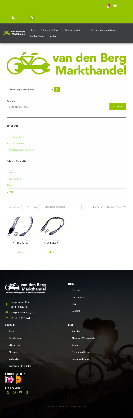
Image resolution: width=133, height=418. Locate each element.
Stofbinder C (51, 243)
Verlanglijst (14, 359)
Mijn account (15, 345)
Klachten (76, 331)
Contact (11, 191)
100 (107, 206)
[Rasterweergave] (28, 207)
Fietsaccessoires (16, 143)
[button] (32, 17)
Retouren (76, 345)
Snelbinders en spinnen (20, 240)
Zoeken (11, 101)
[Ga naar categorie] (57, 89)
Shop (11, 331)
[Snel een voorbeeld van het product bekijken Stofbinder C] (63, 222)
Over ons (12, 172)
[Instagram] (14, 392)
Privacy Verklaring (81, 352)
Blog (9, 185)
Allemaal (121, 206)
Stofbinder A (20, 243)
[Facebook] (8, 392)
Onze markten (14, 178)
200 (112, 206)
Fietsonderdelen (16, 137)
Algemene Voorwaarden (84, 338)
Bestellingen (15, 338)
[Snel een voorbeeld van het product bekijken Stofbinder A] (32, 222)
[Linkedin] (27, 392)
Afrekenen (14, 352)
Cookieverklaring (80, 359)
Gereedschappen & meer (20, 149)
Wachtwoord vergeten (20, 366)
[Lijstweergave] (36, 207)
